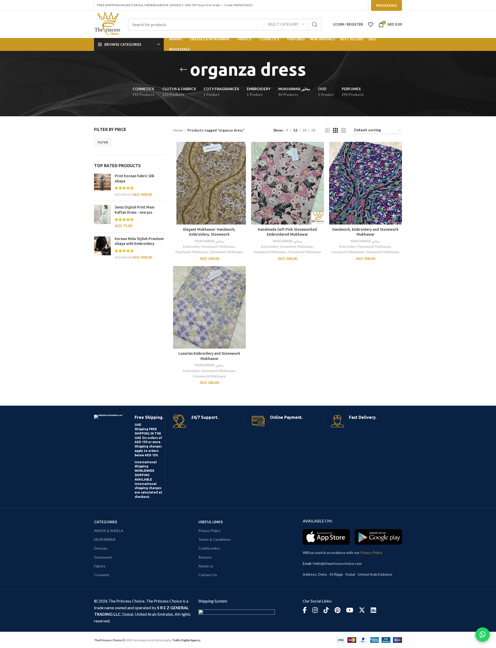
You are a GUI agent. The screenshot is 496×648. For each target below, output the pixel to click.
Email (307, 563)
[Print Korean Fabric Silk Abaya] (102, 185)
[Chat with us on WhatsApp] (482, 634)
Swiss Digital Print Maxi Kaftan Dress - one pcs (134, 209)
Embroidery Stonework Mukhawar (209, 246)
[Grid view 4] (343, 130)
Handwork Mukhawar (192, 252)
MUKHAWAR (104, 539)
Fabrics (99, 566)
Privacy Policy (209, 530)
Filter (103, 142)
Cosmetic (102, 575)
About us (205, 566)
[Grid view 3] (335, 130)
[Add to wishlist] (242, 173)
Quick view (242, 162)
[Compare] (242, 150)
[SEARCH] (314, 24)
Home (178, 130)
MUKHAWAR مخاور (209, 241)
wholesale (386, 5)
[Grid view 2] (327, 130)
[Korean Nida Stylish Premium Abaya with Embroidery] (102, 248)
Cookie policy (209, 548)
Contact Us (207, 575)
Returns (205, 557)
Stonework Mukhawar (226, 252)
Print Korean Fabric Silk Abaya (134, 178)
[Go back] (183, 69)
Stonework (103, 557)
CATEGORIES (105, 522)
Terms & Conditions (214, 539)
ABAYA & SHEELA (108, 530)
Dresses (100, 548)
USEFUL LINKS (210, 522)
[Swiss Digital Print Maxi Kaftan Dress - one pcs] (102, 216)
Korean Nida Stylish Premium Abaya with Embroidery (139, 241)
